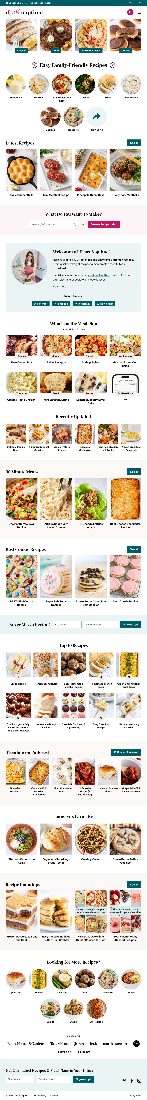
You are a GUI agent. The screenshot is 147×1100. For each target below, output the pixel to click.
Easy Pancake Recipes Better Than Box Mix (56, 938)
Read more (59, 286)
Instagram (84, 303)
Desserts (73, 129)
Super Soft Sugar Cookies (56, 603)
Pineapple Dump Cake (91, 195)
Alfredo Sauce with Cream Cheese (56, 525)
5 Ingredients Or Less (62, 99)
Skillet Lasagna (56, 362)
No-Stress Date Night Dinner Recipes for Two (90, 938)
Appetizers (16, 992)
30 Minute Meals (90, 50)
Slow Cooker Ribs (22, 362)
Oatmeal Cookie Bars (16, 448)
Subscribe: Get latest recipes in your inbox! (30, 3)
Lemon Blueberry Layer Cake (90, 401)
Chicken (21, 50)
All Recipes (96, 1021)
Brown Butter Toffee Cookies (125, 861)
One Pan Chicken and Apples (108, 448)
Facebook (62, 303)
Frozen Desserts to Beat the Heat (22, 938)
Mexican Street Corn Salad (125, 364)
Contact (54, 1095)
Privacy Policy (39, 1095)
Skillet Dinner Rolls (21, 195)
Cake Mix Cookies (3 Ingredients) (73, 726)
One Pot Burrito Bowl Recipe (22, 525)
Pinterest (42, 303)
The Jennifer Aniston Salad (21, 861)
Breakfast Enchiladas (16, 790)
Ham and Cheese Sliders (108, 790)
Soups (131, 992)
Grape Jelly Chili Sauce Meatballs (131, 790)
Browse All (96, 129)
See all (134, 142)
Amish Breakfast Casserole (131, 448)
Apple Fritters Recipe (62, 448)
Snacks (73, 1021)
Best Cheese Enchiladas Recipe (125, 525)
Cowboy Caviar (90, 859)
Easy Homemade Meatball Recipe (73, 685)
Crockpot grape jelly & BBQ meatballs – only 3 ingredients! (18, 727)
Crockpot (85, 97)
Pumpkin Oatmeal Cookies (39, 448)
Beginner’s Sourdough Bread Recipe (56, 861)
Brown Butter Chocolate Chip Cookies (91, 603)
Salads (50, 1021)
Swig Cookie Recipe (125, 601)
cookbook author (98, 275)
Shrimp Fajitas (91, 362)
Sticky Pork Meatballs (125, 195)
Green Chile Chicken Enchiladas (128, 685)
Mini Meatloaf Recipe (56, 195)
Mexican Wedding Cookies (129, 726)
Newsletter (106, 303)
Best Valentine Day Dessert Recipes (125, 938)
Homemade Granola (46, 683)
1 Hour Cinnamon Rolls (62, 790)
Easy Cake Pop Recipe (101, 726)
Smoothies (16, 97)
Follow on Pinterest (126, 752)
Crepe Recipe (18, 683)
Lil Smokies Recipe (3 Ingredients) (85, 791)
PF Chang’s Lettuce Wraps (91, 525)
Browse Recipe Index (103, 224)
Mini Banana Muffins (56, 399)
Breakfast (38, 97)
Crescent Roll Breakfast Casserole (39, 791)
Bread (108, 97)
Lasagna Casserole (85, 448)
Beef (56, 50)
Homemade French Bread (101, 685)
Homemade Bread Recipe (46, 726)
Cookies (125, 50)
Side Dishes (131, 97)
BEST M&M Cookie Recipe (21, 603)
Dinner (39, 992)
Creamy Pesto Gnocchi (21, 399)
